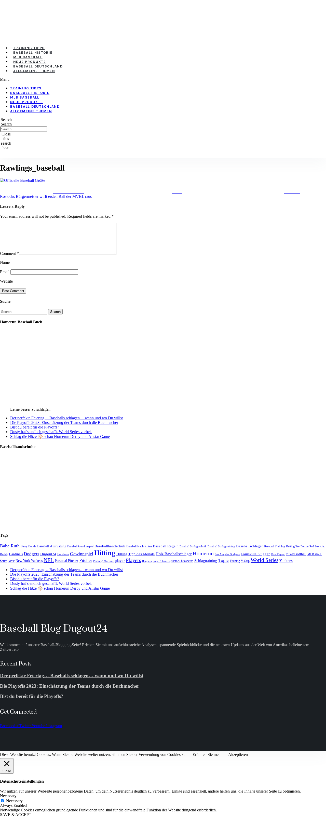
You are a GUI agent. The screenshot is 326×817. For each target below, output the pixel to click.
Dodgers (31, 553)
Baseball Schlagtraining (221, 546)
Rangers (147, 561)
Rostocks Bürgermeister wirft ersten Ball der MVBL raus (46, 196)
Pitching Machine (103, 561)
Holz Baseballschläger (174, 554)
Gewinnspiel (81, 553)
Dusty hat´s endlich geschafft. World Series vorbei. (51, 432)
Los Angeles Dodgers (227, 554)
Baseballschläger (249, 546)
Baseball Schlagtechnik (193, 546)
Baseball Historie (32, 52)
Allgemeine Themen (34, 71)
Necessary (14, 801)
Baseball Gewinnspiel (80, 546)
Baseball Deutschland (38, 66)
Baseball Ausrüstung (51, 546)
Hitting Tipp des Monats (135, 554)
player (120, 561)
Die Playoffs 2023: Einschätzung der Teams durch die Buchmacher (64, 422)
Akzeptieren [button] (238, 754)
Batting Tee (293, 546)
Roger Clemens (161, 561)
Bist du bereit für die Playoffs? (34, 427)
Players (133, 560)
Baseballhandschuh (109, 546)
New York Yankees (29, 561)
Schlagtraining (205, 561)
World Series (264, 560)
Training (235, 561)
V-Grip (245, 561)
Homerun (203, 553)
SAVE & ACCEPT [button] (15, 814)
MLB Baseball (28, 57)
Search (6, 124)
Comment (9, 253)
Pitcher (85, 560)
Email (4, 272)
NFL (49, 560)
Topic (223, 560)
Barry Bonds (28, 546)
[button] (133, 79)
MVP (11, 561)
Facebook (63, 554)
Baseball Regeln (166, 546)
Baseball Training (274, 546)
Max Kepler (278, 554)
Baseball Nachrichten (139, 546)
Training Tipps (29, 48)
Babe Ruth (10, 545)
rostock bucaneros (182, 561)
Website (6, 281)
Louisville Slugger (255, 554)
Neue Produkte (29, 62)
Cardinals (16, 554)
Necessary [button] (8, 796)
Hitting (104, 553)
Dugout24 (48, 554)
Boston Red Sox (310, 546)
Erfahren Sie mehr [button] (207, 754)
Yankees (286, 560)
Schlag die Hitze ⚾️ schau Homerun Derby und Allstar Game (60, 436)
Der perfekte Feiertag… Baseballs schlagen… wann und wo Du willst (66, 418)
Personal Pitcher (66, 561)
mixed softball (296, 554)
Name (5, 262)
